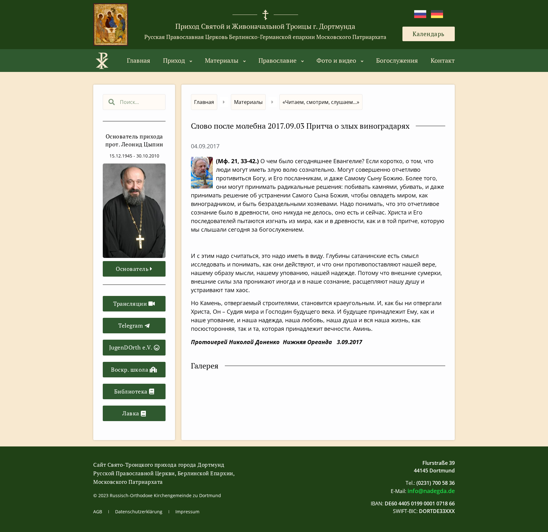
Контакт (443, 60)
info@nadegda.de (431, 491)
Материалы (221, 60)
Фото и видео (336, 60)
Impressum (187, 512)
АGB (97, 512)
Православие (277, 60)
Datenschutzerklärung (138, 512)
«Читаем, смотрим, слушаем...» (321, 102)
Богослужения (397, 60)
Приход (174, 60)
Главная (138, 60)
